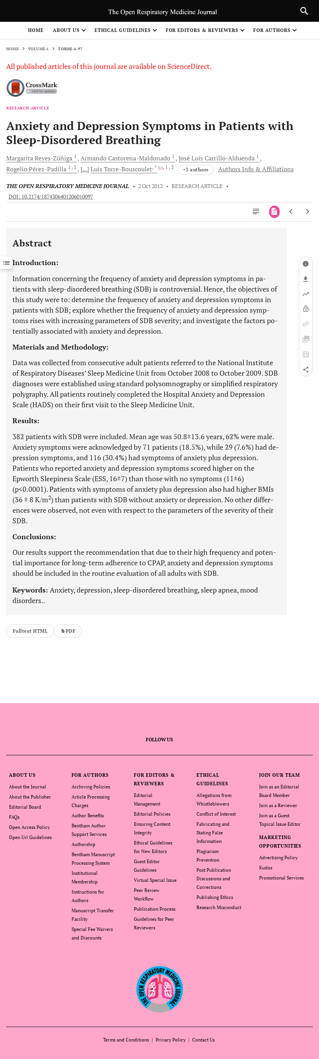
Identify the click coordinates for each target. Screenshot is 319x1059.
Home (36, 30)
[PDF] (274, 212)
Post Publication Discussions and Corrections (213, 878)
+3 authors (196, 169)
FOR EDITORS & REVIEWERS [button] (202, 30)
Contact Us (203, 1040)
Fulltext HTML (30, 631)
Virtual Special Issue (155, 880)
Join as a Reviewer (278, 805)
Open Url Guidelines (30, 837)
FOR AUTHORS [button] (272, 30)
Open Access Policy (29, 827)
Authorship (83, 844)
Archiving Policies (91, 787)
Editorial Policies (152, 814)
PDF (70, 631)
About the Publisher (30, 797)
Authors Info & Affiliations (256, 169)
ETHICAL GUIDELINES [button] (123, 30)
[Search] (304, 11)
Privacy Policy (171, 1040)
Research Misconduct (218, 907)
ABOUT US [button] (66, 30)
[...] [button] (85, 169)
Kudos (265, 868)
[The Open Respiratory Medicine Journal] (159, 989)
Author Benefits (88, 815)
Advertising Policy (278, 857)
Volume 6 (38, 48)
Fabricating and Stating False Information (213, 832)
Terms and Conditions (126, 1040)
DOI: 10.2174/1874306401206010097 (51, 196)
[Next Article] (307, 212)
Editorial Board (25, 807)
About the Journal (27, 787)
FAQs (14, 817)
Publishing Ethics (214, 897)
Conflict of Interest (216, 814)
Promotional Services (281, 878)
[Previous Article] (291, 212)
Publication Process (154, 909)
